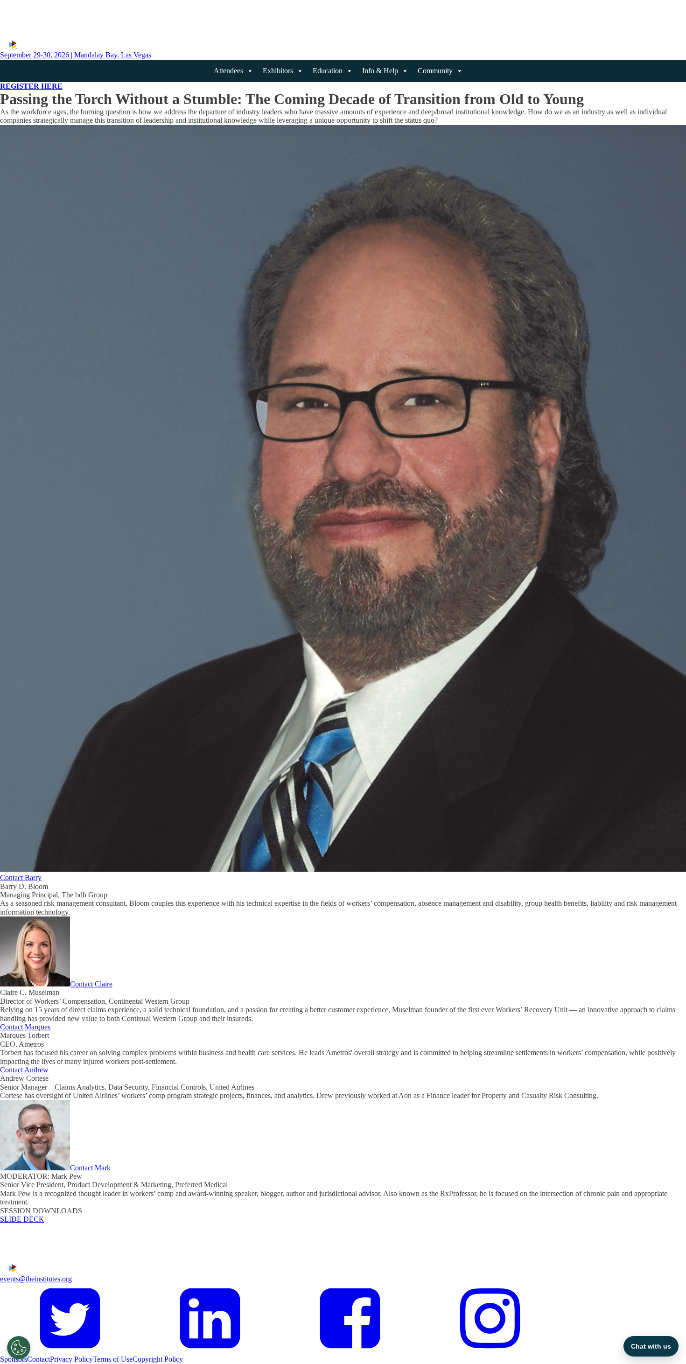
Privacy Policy (71, 1359)
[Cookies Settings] (18, 1347)
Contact (38, 1359)
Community (435, 71)
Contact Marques (25, 1027)
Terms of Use (113, 1359)
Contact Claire (91, 984)
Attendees (228, 71)
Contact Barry (21, 877)
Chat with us (651, 1346)
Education (328, 71)
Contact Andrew (24, 1070)
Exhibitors (278, 71)
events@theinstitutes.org (36, 1279)
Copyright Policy (158, 1359)
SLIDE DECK (22, 1219)
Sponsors (13, 1359)
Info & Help (380, 71)
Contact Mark (90, 1168)
